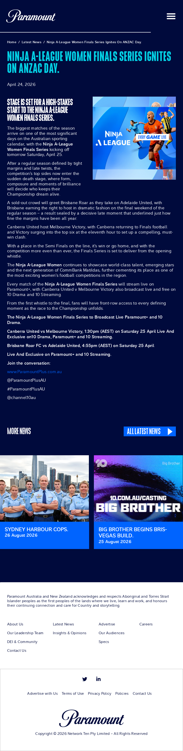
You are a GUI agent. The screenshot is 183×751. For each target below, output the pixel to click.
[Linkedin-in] (98, 679)
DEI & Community (22, 641)
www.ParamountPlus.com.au (34, 371)
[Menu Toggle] (171, 16)
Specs (104, 641)
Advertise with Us (42, 693)
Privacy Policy (99, 693)
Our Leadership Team (25, 633)
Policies (121, 693)
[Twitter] (84, 679)
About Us (15, 624)
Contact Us (16, 650)
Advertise (107, 624)
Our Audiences (112, 633)
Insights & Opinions (69, 633)
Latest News (63, 624)
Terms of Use (73, 693)
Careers (146, 624)
